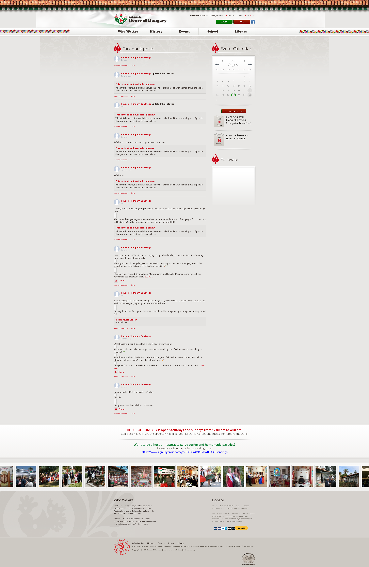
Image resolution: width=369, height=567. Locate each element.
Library (241, 31)
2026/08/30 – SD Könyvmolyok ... (212, 16)
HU (254, 16)
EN (248, 16)
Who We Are (128, 31)
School (212, 31)
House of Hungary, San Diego (136, 57)
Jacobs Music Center (126, 319)
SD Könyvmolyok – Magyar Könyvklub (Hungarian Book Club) (238, 120)
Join (242, 21)
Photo (122, 280)
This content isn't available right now (135, 84)
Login (224, 21)
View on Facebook (121, 66)
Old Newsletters (233, 111)
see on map (248, 546)
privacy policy (189, 550)
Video (121, 372)
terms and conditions (172, 550)
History (156, 31)
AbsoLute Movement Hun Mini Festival (237, 137)
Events (184, 31)
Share (133, 66)
